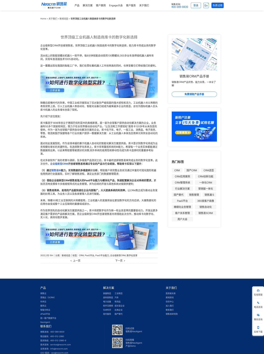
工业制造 (119, 293)
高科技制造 (108, 297)
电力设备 (107, 301)
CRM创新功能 (205, 176)
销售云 (43, 293)
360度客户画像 (205, 200)
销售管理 (194, 194)
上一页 (76, 260)
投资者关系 (171, 293)
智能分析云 (45, 310)
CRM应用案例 (182, 176)
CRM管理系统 (182, 182)
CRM (81, 255)
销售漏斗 (209, 194)
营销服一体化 (205, 188)
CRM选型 (209, 170)
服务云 (43, 305)
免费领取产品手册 (194, 94)
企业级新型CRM (118, 255)
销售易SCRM (205, 213)
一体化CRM (205, 182)
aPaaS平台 (45, 314)
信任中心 (170, 301)
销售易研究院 (172, 314)
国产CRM (192, 170)
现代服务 (107, 314)
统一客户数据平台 (48, 318)
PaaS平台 (89, 255)
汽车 (117, 297)
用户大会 (182, 219)
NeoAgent (45, 322)
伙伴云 (43, 301)
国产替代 (178, 194)
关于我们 (53, 18)
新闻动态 (64, 18)
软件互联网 (108, 305)
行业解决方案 (182, 188)
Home (43, 18)
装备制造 (107, 293)
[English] (206, 5)
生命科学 (107, 310)
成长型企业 (120, 305)
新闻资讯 (170, 297)
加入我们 (170, 305)
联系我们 (170, 310)
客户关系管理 (182, 213)
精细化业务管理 (182, 206)
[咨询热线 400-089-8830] (179, 5)
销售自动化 (206, 206)
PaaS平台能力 (102, 255)
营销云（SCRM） (48, 297)
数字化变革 (132, 255)
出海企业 (119, 310)
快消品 (118, 301)
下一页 (119, 260)
